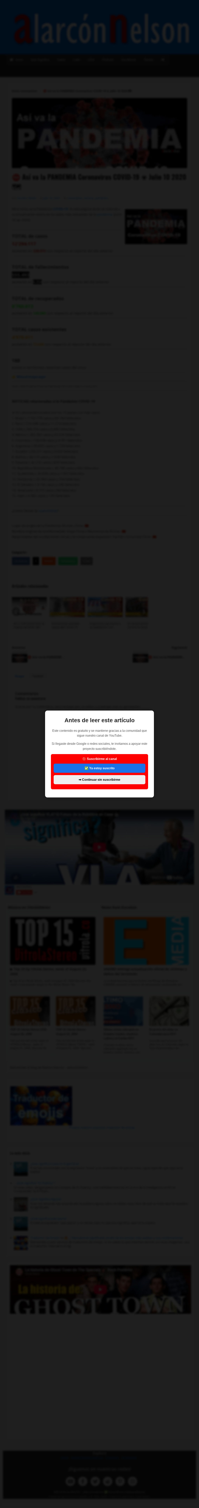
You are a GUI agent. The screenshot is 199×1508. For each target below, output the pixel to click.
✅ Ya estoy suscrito (100, 768)
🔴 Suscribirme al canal (99, 769)
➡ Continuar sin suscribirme (99, 779)
